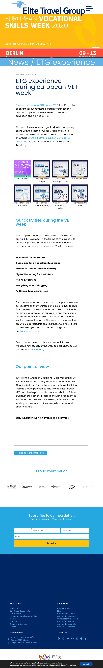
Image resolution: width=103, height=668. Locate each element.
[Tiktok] (86, 638)
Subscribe (51, 543)
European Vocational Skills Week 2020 (37, 105)
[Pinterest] (81, 638)
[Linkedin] (77, 638)
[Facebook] (59, 638)
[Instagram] (63, 638)
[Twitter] (68, 638)
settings (73, 665)
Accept (86, 664)
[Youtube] (72, 638)
